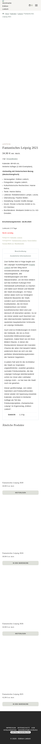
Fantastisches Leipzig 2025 (12, 694)
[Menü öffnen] (36, 5)
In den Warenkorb (20, 563)
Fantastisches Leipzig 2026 (12, 624)
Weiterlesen (20, 492)
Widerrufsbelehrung (28, 730)
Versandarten (9, 730)
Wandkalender (19, 243)
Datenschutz (24, 728)
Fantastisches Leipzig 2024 (12, 553)
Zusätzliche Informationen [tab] (20, 256)
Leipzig (6, 144)
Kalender (13, 237)
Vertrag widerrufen (20, 732)
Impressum (11, 728)
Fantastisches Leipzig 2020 (12, 483)
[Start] (3, 14)
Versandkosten (12, 159)
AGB (33, 728)
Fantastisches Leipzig (19, 240)
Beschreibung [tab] (20, 251)
